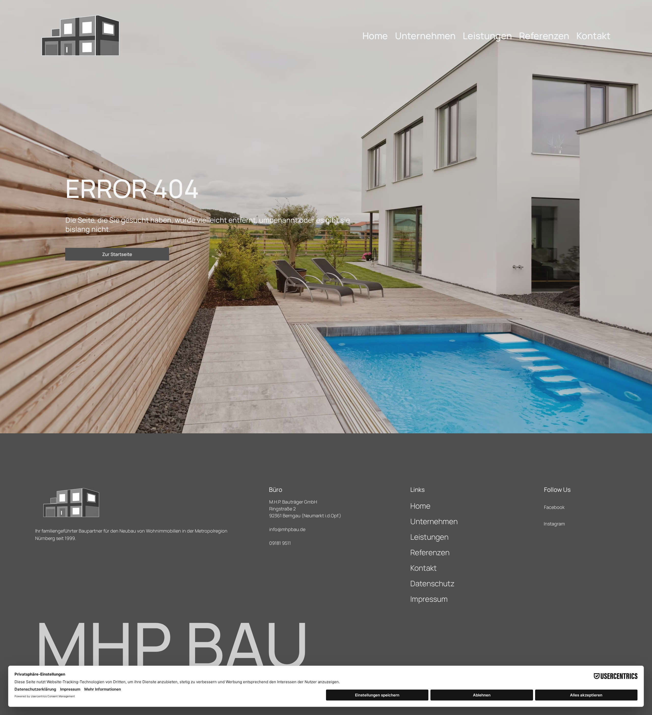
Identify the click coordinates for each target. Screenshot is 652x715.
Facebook (554, 507)
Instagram (554, 524)
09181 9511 (280, 543)
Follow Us (557, 489)
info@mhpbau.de (287, 529)
